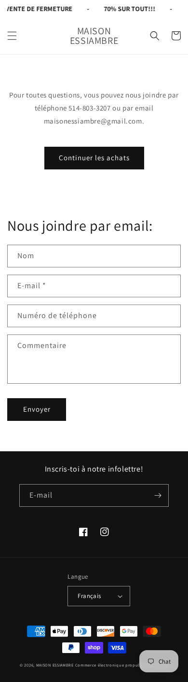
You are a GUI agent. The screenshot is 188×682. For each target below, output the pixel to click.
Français (89, 596)
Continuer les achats (94, 157)
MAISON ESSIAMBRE (55, 665)
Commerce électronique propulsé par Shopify (121, 665)
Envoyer (37, 409)
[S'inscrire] (157, 495)
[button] (12, 35)
